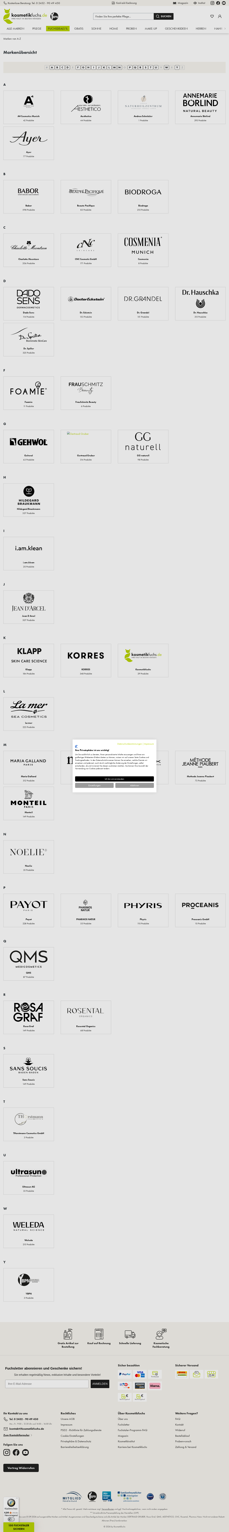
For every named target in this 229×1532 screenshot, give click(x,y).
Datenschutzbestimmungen (129, 743)
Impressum (149, 743)
